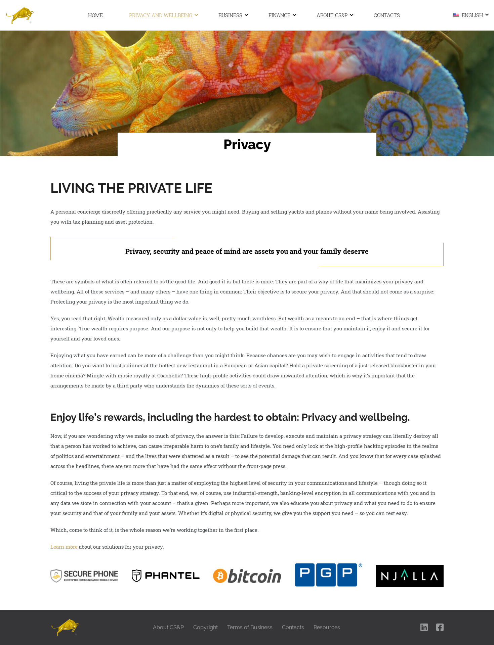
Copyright (205, 627)
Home (95, 15)
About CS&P (332, 15)
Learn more (64, 546)
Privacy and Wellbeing (160, 15)
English (471, 14)
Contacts (387, 15)
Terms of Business (250, 627)
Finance (279, 15)
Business (230, 15)
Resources (327, 627)
